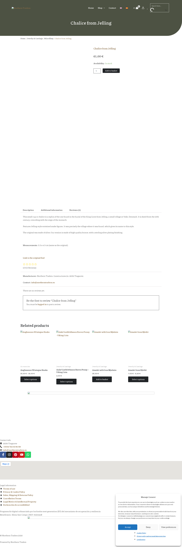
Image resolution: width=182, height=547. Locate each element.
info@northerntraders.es (43, 282)
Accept (128, 527)
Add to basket (111, 70)
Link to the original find (34, 257)
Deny (148, 527)
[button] (103, 8)
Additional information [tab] (51, 210)
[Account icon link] (143, 8)
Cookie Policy (141, 533)
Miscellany (48, 38)
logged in (42, 304)
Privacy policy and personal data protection (151, 536)
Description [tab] (28, 210)
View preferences (168, 527)
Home (22, 38)
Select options (30, 379)
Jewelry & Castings (35, 38)
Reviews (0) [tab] (75, 210)
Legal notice (141, 539)
